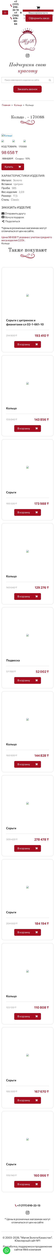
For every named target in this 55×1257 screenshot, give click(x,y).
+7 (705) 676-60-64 (15, 18)
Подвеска (13, 660)
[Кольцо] (6, 135)
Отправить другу (15, 213)
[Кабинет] (21, 12)
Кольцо (11, 408)
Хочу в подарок (14, 217)
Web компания (32, 1249)
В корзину (23, 344)
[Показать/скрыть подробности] (38, 7)
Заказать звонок (27, 89)
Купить (9, 166)
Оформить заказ (39, 18)
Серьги (11, 492)
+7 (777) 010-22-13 (16, 5)
